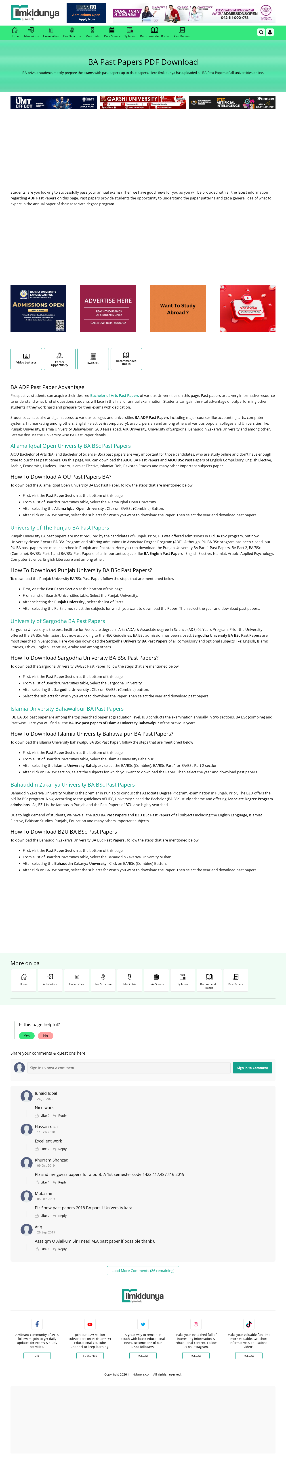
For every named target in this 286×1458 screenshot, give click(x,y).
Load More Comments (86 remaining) (143, 1270)
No (45, 1035)
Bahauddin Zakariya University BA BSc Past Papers (73, 784)
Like (37, 1356)
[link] (86, 13)
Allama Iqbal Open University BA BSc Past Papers (71, 445)
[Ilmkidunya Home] (35, 12)
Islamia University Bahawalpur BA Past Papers (67, 708)
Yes (27, 1035)
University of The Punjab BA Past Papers (60, 527)
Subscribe (90, 1356)
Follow (143, 1356)
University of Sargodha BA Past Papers (58, 621)
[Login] (270, 32)
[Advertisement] (143, 143)
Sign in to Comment (252, 1068)
